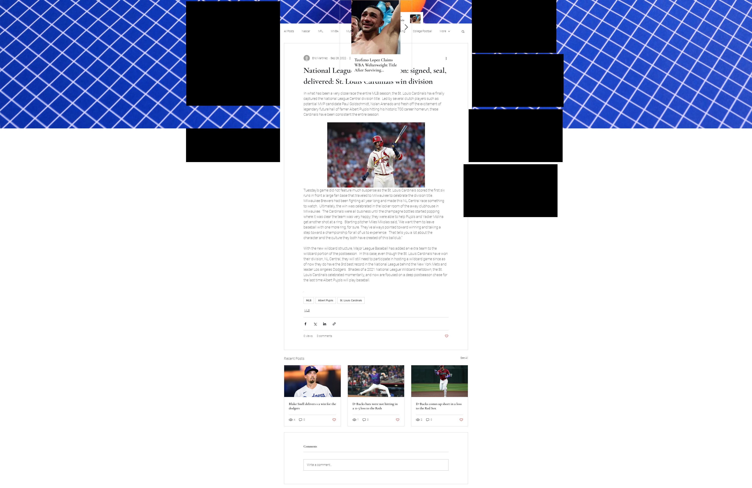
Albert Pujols (325, 300)
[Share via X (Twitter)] (315, 324)
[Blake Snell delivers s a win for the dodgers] (312, 381)
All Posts (289, 31)
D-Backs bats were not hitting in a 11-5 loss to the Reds (375, 406)
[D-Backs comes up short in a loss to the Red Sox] (439, 381)
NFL (320, 31)
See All (464, 357)
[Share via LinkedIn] (324, 324)
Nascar (306, 31)
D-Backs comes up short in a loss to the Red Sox (439, 406)
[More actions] (446, 58)
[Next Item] (406, 27)
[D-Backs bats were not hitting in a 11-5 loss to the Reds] (376, 381)
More (443, 31)
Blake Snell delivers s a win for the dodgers (312, 406)
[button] (463, 31)
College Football (422, 31)
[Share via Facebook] (305, 324)
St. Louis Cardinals (351, 300)
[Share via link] (334, 324)
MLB (308, 300)
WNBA (334, 31)
